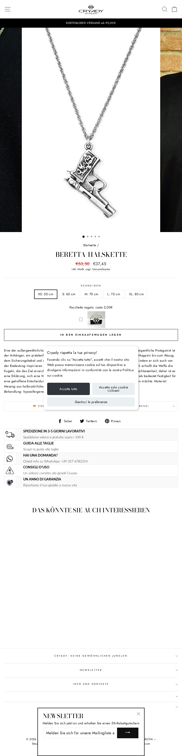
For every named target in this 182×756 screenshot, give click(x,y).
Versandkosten (101, 269)
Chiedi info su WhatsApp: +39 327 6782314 (55, 461)
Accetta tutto (68, 389)
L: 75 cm (113, 294)
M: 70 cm (92, 294)
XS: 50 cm (45, 294)
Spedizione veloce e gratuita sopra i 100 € (53, 437)
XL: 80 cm (136, 294)
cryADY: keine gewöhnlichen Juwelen (90, 656)
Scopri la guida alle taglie (41, 449)
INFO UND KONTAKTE (91, 684)
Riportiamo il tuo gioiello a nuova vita (50, 485)
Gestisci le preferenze (91, 402)
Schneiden (91, 285)
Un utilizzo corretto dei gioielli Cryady (50, 473)
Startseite (89, 245)
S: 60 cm (69, 294)
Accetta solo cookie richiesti (113, 389)
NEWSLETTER (91, 670)
